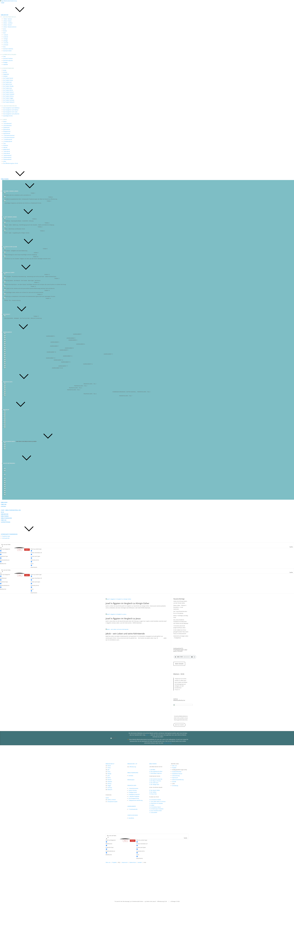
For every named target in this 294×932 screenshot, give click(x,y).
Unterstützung (167, 743)
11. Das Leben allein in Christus (157, 801)
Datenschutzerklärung (178, 779)
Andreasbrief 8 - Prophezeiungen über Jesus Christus (180, 649)
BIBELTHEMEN (153, 763)
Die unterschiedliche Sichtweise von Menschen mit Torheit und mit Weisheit (180, 621)
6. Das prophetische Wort (155, 771)
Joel (108, 769)
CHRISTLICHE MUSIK (132, 815)
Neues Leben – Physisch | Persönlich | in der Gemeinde (180, 607)
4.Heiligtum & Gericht (134, 794)
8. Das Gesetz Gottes (154, 790)
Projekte (174, 767)
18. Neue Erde (153, 794)
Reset (19, 549)
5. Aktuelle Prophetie (134, 796)
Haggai (109, 785)
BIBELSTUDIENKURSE (132, 772)
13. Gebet (151, 805)
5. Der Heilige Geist (154, 784)
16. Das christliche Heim (155, 810)
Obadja (109, 773)
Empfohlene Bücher (177, 773)
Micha (109, 777)
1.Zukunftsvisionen (133, 788)
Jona (108, 775)
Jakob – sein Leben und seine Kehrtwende (125, 633)
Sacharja (109, 787)
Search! (27, 549)
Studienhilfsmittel (176, 771)
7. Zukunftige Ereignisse (155, 773)
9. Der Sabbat (152, 792)
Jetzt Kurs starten (179, 725)
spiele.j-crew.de (111, 799)
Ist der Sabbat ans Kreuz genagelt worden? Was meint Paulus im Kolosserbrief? (180, 631)
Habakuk (109, 781)
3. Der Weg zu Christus (155, 781)
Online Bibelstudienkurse (179, 699)
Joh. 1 (147, 735)
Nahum (109, 779)
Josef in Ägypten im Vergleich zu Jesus (123, 618)
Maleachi (109, 789)
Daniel (109, 765)
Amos (108, 771)
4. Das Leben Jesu (153, 782)
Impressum (175, 777)
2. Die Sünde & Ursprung (155, 779)
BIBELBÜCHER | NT (132, 763)
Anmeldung (175, 785)
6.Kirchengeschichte (134, 798)
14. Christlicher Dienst (155, 807)
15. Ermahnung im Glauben (156, 809)
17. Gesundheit (153, 812)
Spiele (107, 797)
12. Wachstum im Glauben (156, 803)
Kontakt (174, 781)
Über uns (174, 765)
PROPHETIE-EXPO (131, 785)
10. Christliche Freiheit (155, 799)
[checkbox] (7, 552)
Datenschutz (132, 862)
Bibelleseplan (130, 779)
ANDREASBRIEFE (131, 806)
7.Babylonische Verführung (135, 800)
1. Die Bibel (152, 769)
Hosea (109, 767)
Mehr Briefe (179, 664)
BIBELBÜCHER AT (110, 763)
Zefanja (109, 783)
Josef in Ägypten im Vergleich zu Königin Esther (127, 603)
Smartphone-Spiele (112, 801)
